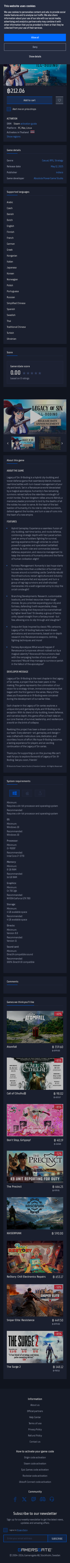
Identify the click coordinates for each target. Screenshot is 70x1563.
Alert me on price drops (24, 109)
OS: (8, 819)
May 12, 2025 (57, 166)
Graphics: (11, 883)
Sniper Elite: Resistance (20, 1320)
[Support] (51, 1499)
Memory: (11, 862)
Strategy (59, 160)
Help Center (35, 1417)
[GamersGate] (35, 1552)
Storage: (11, 904)
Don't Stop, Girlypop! (19, 1140)
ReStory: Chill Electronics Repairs (26, 1276)
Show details (35, 56)
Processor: (12, 840)
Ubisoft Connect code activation (35, 1482)
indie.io (59, 172)
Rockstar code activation (35, 1475)
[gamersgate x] (24, 1499)
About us (35, 1405)
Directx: (11, 925)
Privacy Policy (35, 1429)
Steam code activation (35, 1463)
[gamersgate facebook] (15, 1499)
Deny (35, 47)
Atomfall (12, 1047)
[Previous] (8, 443)
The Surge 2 (14, 1367)
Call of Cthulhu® (16, 1093)
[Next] (62, 443)
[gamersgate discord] (42, 1499)
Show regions (14, 136)
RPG (52, 160)
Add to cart (30, 100)
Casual (45, 160)
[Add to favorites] (59, 100)
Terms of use (35, 1423)
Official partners (35, 1411)
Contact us (35, 1441)
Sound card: (13, 946)
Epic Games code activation (35, 1469)
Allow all (35, 37)
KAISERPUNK (14, 1233)
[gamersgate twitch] (33, 1499)
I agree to (18, 1530)
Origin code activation (35, 1457)
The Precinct (14, 1186)
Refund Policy (35, 1435)
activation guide (29, 123)
